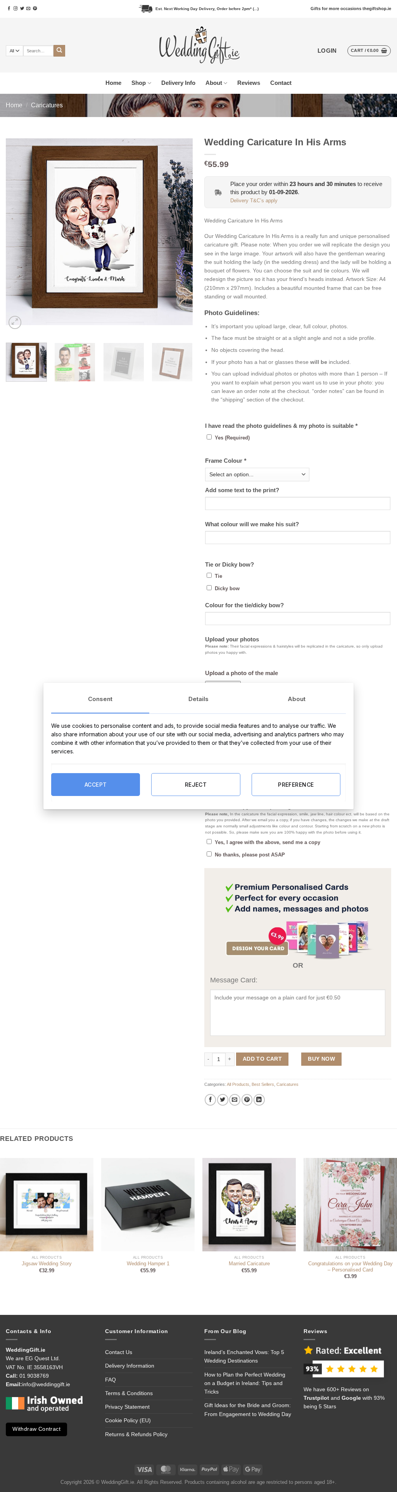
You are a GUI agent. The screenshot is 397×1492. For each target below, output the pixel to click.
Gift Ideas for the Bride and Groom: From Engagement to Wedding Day (247, 1409)
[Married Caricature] (249, 1204)
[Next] (179, 232)
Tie (218, 576)
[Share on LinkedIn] (259, 1099)
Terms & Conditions (129, 1393)
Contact (281, 82)
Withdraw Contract (36, 1429)
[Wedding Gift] (199, 45)
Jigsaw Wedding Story (47, 1263)
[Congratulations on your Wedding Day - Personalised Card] (350, 1204)
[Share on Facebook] (210, 1099)
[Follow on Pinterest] (35, 9)
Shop (138, 82)
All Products (238, 1084)
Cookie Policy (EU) (128, 1420)
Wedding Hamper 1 (148, 1263)
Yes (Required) (232, 438)
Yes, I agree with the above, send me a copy (267, 842)
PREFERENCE (296, 784)
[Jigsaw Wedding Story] (46, 1204)
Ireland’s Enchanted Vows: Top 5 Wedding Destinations (244, 1356)
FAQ (110, 1380)
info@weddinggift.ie (46, 1384)
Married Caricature (249, 1263)
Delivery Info (178, 82)
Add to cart (262, 1059)
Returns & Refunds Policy (136, 1434)
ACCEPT (96, 784)
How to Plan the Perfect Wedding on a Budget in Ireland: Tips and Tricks (244, 1383)
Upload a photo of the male (241, 673)
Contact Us (118, 1352)
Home (113, 82)
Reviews (248, 82)
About (213, 82)
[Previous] (19, 232)
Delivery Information (129, 1366)
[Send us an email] (28, 9)
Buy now (321, 1059)
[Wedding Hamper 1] (148, 1204)
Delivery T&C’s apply (254, 200)
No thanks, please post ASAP (250, 855)
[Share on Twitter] (222, 1099)
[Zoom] (15, 322)
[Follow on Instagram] (15, 9)
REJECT (196, 784)
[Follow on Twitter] (22, 9)
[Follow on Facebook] (9, 9)
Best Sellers (263, 1084)
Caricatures (47, 105)
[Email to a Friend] (234, 1099)
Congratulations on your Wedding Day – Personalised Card (350, 1267)
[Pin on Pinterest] (247, 1099)
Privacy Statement (127, 1407)
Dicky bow (227, 588)
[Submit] (59, 51)
